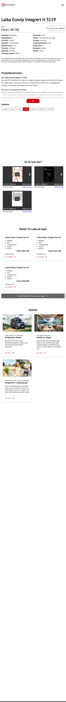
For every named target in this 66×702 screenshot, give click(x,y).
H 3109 (11, 109)
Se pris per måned (56, 28)
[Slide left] (5, 13)
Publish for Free (27, 187)
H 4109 (33, 109)
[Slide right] (61, 13)
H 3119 (26, 109)
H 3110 (19, 109)
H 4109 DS (41, 109)
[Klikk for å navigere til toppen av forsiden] (7, 4)
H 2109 (4, 109)
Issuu (11, 187)
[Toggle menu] (62, 5)
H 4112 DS (50, 109)
